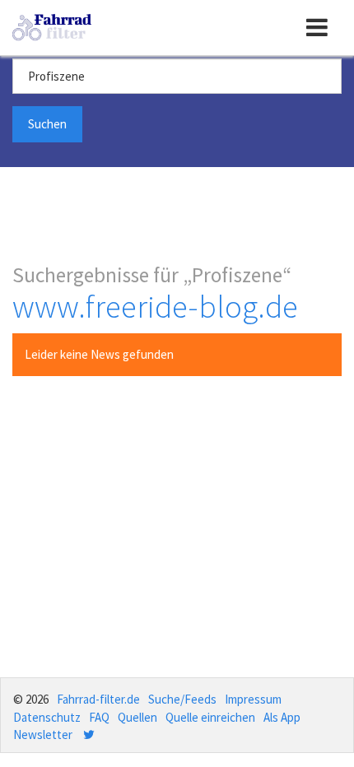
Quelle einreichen (210, 717)
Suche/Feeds (182, 699)
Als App (281, 717)
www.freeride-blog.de (155, 306)
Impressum (253, 699)
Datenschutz (47, 717)
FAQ (99, 717)
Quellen (137, 717)
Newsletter (42, 734)
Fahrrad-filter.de (98, 699)
